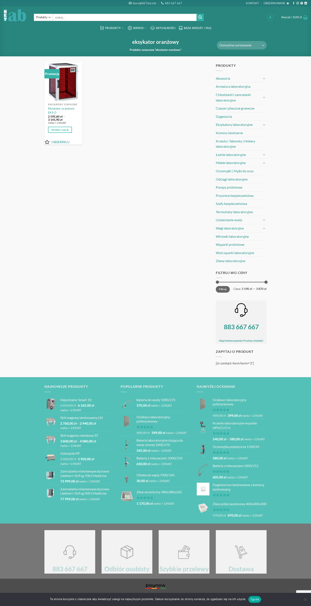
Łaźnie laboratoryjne (231, 155)
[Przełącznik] (264, 78)
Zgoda (254, 599)
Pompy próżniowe (229, 187)
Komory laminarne (229, 133)
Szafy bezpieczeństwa (231, 204)
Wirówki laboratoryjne (232, 236)
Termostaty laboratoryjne (234, 212)
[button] (270, 17)
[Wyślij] (200, 17)
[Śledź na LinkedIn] (305, 3)
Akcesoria (223, 78)
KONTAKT (252, 3)
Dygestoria (224, 116)
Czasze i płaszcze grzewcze (235, 108)
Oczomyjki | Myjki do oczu (235, 171)
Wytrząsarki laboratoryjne (235, 253)
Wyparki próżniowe (230, 244)
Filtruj (223, 289)
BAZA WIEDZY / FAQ (197, 28)
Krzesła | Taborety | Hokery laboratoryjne (235, 144)
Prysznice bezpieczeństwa (234, 195)
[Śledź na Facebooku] (293, 3)
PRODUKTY (113, 28)
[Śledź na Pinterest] (301, 3)
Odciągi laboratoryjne (232, 179)
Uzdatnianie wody (229, 220)
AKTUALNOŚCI (166, 28)
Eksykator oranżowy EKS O (61, 110)
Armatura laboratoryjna (233, 86)
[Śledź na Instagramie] (297, 3)
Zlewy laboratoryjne (230, 261)
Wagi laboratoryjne (230, 228)
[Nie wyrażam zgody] (305, 600)
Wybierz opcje (60, 129)
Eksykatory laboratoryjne (234, 124)
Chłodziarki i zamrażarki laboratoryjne (233, 97)
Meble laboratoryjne (231, 163)
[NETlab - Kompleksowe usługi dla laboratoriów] (15, 15)
